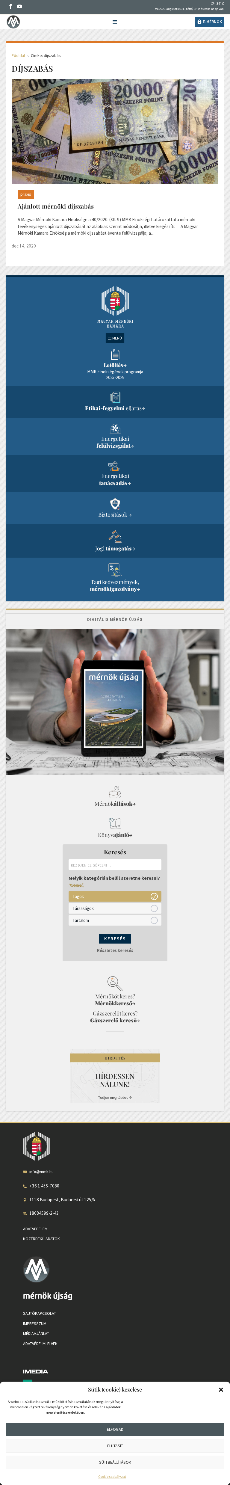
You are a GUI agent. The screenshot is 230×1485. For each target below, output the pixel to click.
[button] (221, 1390)
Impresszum (34, 1323)
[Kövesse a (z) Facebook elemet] (10, 6)
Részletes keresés (115, 950)
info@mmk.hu (41, 1171)
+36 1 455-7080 (44, 1186)
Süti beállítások (115, 1462)
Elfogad (115, 1429)
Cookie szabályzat (112, 1476)
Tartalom (80, 920)
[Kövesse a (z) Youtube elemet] (19, 6)
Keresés (115, 938)
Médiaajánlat (36, 1333)
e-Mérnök (212, 21)
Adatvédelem (35, 1229)
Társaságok (83, 908)
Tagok (78, 896)
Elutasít (115, 1445)
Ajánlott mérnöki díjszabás (56, 206)
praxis (25, 194)
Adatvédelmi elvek (40, 1343)
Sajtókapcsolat (39, 1313)
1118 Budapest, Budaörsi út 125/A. (62, 1199)
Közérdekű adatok (41, 1238)
